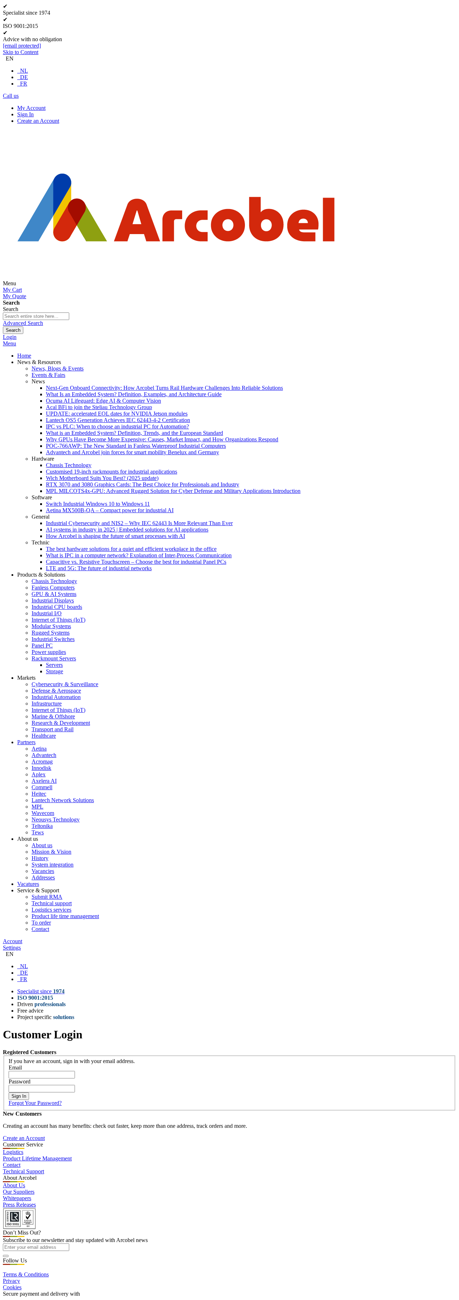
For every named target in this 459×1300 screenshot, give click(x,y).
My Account (31, 108)
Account (12, 941)
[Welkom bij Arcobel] (176, 283)
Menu (9, 343)
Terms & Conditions (26, 1274)
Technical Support (23, 1171)
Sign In (25, 114)
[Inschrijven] (6, 1256)
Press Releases (19, 1205)
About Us (14, 1185)
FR (23, 84)
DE (24, 77)
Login (9, 337)
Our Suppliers (18, 1192)
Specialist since (41, 991)
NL (24, 71)
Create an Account (38, 121)
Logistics (13, 1152)
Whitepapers (17, 1198)
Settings (12, 948)
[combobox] (36, 316)
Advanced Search (23, 323)
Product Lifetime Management (37, 1158)
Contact (11, 1165)
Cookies (12, 1287)
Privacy (11, 1281)
